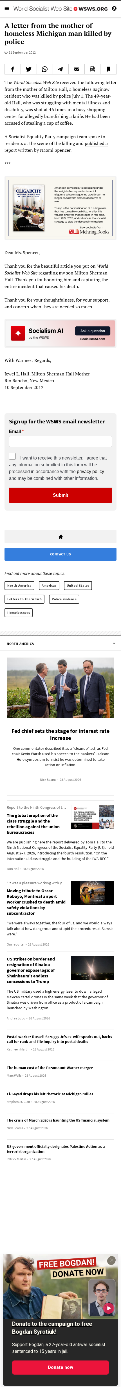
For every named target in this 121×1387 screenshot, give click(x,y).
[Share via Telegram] (61, 69)
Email (15, 431)
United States (78, 585)
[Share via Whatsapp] (45, 69)
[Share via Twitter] (29, 69)
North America (19, 585)
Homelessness (18, 612)
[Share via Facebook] (13, 69)
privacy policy (90, 471)
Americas (49, 585)
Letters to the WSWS (24, 599)
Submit (60, 495)
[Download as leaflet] (92, 69)
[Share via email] (76, 69)
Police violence (64, 599)
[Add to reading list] (108, 69)
